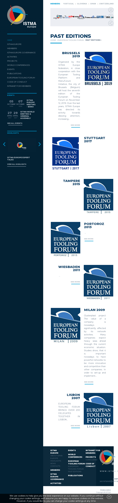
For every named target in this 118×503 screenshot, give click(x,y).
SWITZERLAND (99, 4)
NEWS (53, 463)
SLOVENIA (75, 4)
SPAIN (86, 4)
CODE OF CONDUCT (17, 82)
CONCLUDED (91, 460)
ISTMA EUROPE (14, 44)
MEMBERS (12, 48)
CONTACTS (55, 466)
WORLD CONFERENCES (18, 65)
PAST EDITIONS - (93, 40)
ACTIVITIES (12, 57)
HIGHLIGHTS (55, 461)
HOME (9, 40)
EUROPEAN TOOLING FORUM (21, 77)
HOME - (54, 40)
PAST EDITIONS (74, 471)
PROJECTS (12, 61)
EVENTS (11, 69)
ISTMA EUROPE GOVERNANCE (21, 52)
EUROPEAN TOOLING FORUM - (71, 40)
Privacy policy (105, 490)
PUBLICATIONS (14, 73)
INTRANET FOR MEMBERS (19, 86)
